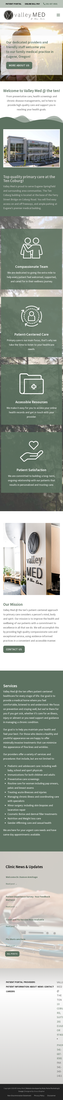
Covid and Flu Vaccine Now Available (25, 919)
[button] (58, 15)
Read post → (11, 884)
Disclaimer (51, 1095)
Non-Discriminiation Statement (19, 1095)
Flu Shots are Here (15, 939)
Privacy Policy (39, 1095)
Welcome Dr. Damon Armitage (22, 876)
